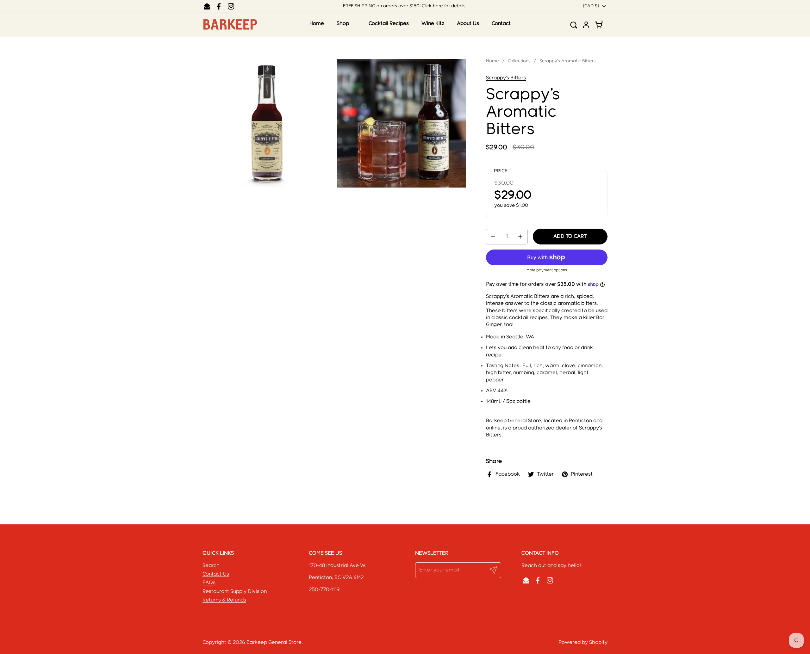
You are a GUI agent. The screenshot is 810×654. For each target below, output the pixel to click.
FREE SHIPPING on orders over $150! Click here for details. (405, 6)
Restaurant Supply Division (234, 591)
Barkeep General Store (274, 642)
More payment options (546, 270)
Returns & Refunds (224, 600)
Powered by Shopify (583, 642)
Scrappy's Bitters (506, 78)
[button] (576, 25)
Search (211, 565)
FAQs (208, 582)
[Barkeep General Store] (229, 24)
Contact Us (215, 574)
